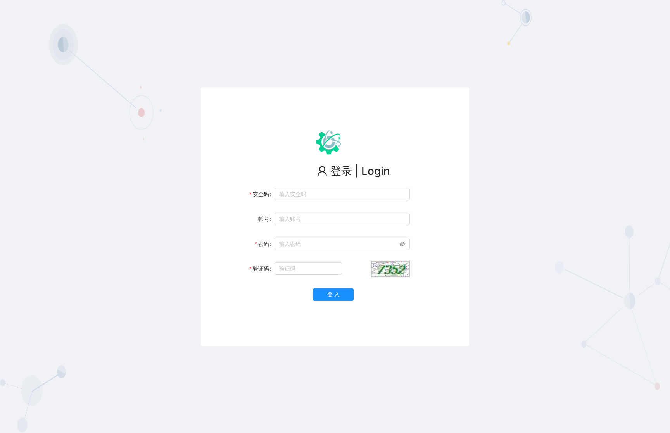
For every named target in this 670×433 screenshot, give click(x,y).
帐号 (263, 219)
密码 (263, 243)
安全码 (261, 194)
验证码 (261, 268)
